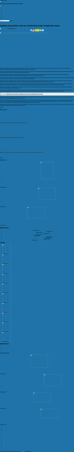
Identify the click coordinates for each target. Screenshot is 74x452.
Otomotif (4, 433)
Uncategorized (5, 182)
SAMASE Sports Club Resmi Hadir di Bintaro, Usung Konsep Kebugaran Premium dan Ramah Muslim (20, 170)
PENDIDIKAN (5, 14)
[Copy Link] (38, 30)
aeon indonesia (5, 157)
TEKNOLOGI (4, 11)
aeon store (11, 157)
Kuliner (3, 369)
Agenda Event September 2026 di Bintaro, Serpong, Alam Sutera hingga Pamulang (18, 234)
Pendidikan (4, 201)
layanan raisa (23, 157)
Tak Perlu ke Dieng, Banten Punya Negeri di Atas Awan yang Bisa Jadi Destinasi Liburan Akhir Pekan (22, 233)
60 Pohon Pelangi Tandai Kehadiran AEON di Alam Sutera (13, 347)
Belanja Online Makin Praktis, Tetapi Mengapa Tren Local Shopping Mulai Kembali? (18, 232)
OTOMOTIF (4, 9)
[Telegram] (43, 30)
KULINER (4, 8)
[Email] (40, 30)
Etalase (3, 426)
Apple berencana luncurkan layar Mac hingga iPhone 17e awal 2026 (13, 212)
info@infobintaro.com (28, 3)
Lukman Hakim (4, 28)
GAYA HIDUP (4, 15)
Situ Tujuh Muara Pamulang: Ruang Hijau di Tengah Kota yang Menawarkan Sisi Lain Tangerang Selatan (22, 239)
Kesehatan (4, 431)
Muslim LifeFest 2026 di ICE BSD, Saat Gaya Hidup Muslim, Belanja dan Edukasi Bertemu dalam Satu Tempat (24, 236)
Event (3, 427)
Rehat (3, 387)
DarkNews (23, 451)
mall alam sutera (30, 157)
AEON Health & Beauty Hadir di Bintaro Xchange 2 (12, 346)
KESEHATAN (4, 13)
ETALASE (4, 16)
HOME (3, 7)
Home (3, 429)
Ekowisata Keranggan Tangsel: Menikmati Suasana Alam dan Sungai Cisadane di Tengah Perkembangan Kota (24, 231)
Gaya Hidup (4, 181)
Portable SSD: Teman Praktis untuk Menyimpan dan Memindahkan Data (16, 240)
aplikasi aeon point (17, 157)
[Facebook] (31, 30)
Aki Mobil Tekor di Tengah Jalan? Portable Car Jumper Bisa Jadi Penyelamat (17, 235)
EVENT (3, 12)
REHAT (3, 17)
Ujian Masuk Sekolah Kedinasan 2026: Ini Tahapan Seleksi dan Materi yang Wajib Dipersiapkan (19, 193)
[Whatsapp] (36, 30)
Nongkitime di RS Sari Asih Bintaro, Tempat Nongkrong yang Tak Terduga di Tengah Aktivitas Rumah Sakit (23, 238)
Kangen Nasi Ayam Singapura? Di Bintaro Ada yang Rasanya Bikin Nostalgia (17, 230)
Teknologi (4, 220)
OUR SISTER (4, 18)
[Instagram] (33, 30)
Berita (3, 22)
